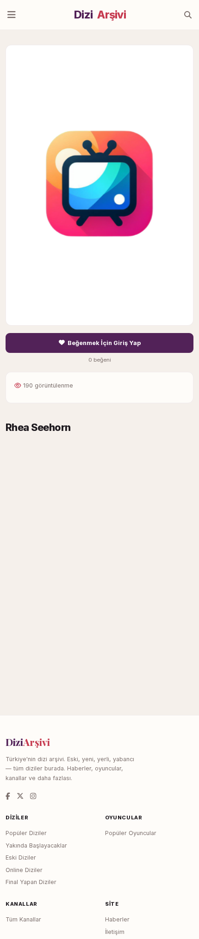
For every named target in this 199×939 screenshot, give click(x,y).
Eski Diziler (21, 857)
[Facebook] (8, 796)
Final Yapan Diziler (31, 881)
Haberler (117, 919)
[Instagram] (33, 796)
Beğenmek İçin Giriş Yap (104, 342)
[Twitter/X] (20, 796)
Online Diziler (24, 869)
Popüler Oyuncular (130, 833)
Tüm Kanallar (23, 919)
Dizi (100, 14)
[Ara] (187, 15)
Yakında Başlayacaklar (36, 845)
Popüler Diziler (26, 833)
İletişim (114, 931)
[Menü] (12, 15)
